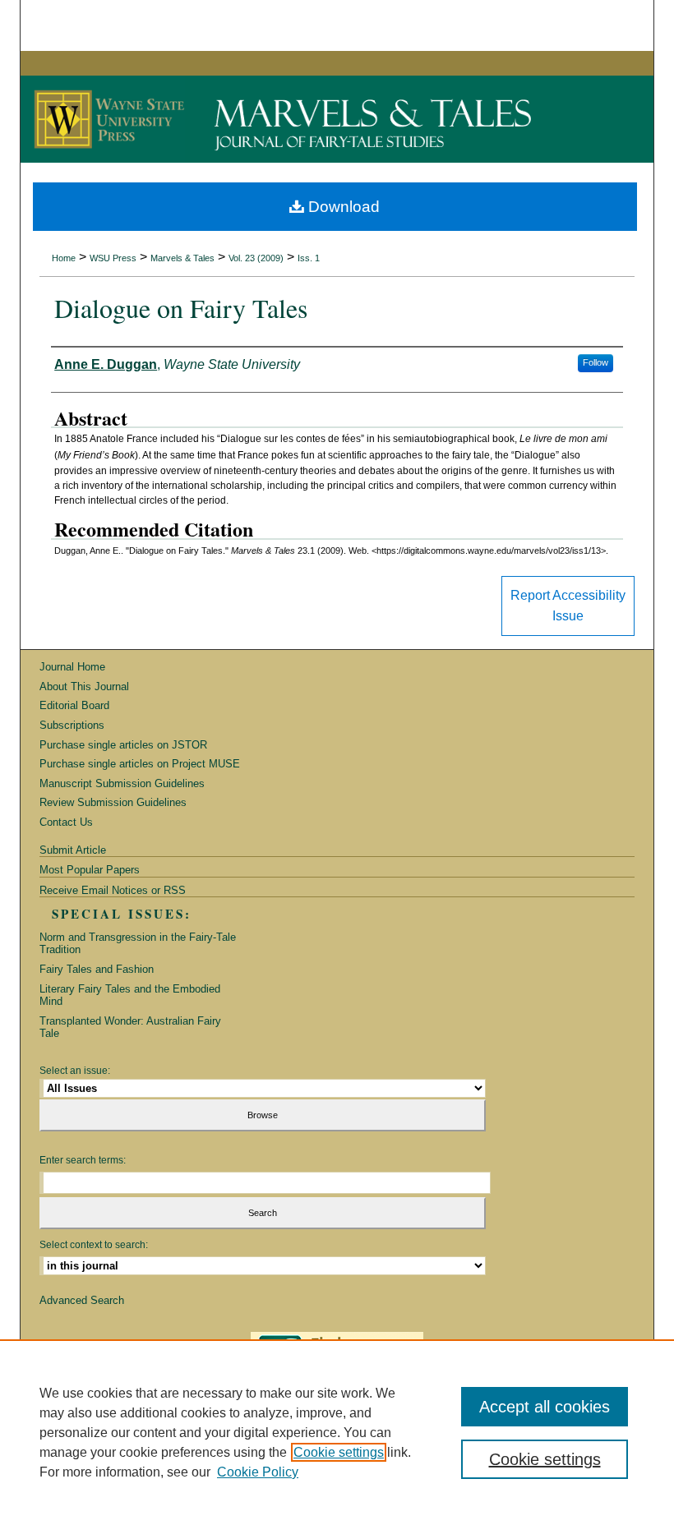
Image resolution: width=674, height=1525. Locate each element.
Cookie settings (338, 1452)
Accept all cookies (544, 1407)
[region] (337, 1432)
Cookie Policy (257, 1472)
